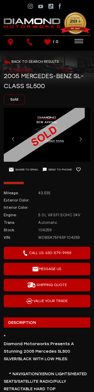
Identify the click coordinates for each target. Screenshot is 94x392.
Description (22, 322)
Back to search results (35, 62)
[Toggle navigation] (73, 41)
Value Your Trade (50, 301)
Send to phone (60, 169)
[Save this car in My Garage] (80, 169)
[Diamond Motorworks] (47, 23)
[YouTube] (40, 6)
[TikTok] (50, 6)
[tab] (47, 322)
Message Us (50, 269)
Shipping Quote (52, 285)
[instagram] (30, 6)
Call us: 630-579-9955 (50, 253)
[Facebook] (60, 6)
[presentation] (13, 139)
